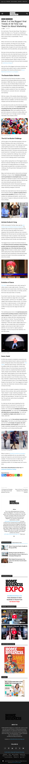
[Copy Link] (21, 475)
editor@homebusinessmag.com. (12, 521)
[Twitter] (19, 748)
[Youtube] (23, 748)
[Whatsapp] (16, 475)
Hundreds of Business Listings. (8, 469)
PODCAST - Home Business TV (9, 606)
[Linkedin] (5, 475)
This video (3, 285)
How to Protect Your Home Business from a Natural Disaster (21, 491)
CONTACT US (16, 757)
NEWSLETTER (24, 1)
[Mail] (14, 536)
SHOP (9, 754)
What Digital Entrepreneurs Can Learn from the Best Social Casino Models (18, 560)
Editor (4, 28)
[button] (2, 13)
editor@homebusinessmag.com (17, 739)
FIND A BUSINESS (14, 1)
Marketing (7, 16)
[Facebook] (2, 475)
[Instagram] (8, 748)
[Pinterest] (8, 475)
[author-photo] (14, 507)
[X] (18, 475)
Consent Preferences (8, 757)
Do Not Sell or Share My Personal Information (14, 752)
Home (2, 16)
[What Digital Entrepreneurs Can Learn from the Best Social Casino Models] (4, 560)
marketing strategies (7, 63)
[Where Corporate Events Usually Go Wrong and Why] (4, 547)
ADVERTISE (20, 1)
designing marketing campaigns (17, 453)
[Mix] (13, 475)
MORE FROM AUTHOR (17, 542)
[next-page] (4, 566)
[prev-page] (2, 566)
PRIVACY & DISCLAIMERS (7, 755)
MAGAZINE (8, 1)
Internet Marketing (13, 16)
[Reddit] (10, 475)
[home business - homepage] (14, 719)
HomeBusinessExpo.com (14, 595)
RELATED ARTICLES (6, 542)
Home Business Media (16, 762)
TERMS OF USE (16, 755)
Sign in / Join (3, 1)
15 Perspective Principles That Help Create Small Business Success (6, 491)
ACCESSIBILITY (22, 755)
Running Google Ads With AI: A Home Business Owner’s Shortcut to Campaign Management (18, 554)
